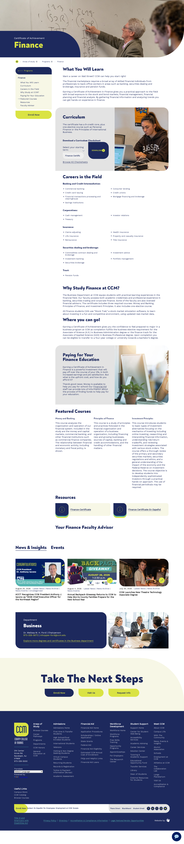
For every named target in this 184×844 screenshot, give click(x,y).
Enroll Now (59, 693)
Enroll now (33, 114)
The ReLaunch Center (116, 760)
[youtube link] (165, 808)
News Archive (52, 588)
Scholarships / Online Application (91, 736)
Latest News (38, 588)
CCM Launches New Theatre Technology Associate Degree (140, 593)
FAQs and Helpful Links (92, 758)
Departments (39, 744)
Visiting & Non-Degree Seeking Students (63, 752)
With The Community (159, 736)
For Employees (49, 808)
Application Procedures (92, 732)
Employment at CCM (161, 758)
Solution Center (138, 751)
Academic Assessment (63, 776)
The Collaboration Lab (160, 768)
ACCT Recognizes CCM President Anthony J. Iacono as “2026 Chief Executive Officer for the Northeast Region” (38, 597)
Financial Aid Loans (90, 762)
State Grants (87, 741)
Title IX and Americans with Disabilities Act (21, 820)
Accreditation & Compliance (161, 785)
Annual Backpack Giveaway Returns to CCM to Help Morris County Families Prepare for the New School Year (91, 597)
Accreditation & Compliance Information (89, 820)
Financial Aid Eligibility (91, 749)
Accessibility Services (136, 738)
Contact (30, 808)
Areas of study (29, 62)
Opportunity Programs (115, 747)
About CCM (159, 728)
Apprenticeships (117, 752)
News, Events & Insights (161, 742)
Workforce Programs (115, 735)
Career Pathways (37, 735)
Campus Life (160, 732)
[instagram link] (161, 808)
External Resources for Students (139, 779)
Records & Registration (63, 766)
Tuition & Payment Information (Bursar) (62, 771)
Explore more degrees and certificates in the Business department (58, 640)
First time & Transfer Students (63, 733)
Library (134, 770)
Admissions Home (61, 728)
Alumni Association (159, 748)
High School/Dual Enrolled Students (61, 738)
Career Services (138, 747)
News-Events (21, 591)
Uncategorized (36, 591)
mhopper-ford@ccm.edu (53, 635)
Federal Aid (86, 745)
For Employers (116, 756)
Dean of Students (139, 774)
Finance (60, 62)
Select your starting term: (73, 148)
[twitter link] (157, 808)
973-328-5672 (30, 635)
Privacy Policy (50, 820)
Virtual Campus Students (60, 758)
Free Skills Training (115, 741)
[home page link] (17, 61)
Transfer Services (139, 766)
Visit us (91, 693)
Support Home (137, 728)
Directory (63, 820)
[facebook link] (148, 808)
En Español (38, 808)
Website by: (160, 820)
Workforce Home (118, 730)
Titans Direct (115, 808)
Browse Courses (40, 730)
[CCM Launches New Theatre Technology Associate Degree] (144, 572)
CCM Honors (39, 747)
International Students (63, 743)
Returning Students (62, 763)
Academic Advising (139, 743)
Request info (124, 693)
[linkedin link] (152, 808)
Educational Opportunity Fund (139, 762)
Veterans (57, 747)
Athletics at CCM (162, 763)
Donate (75, 808)
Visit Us (157, 780)
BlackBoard (126, 808)
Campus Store (20, 792)
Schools (157, 753)
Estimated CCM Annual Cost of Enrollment (91, 753)
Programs (46, 62)
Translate (23, 777)
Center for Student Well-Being (139, 733)
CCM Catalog (20, 795)
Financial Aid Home (90, 728)
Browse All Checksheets (75, 162)
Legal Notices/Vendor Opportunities (127, 820)
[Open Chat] (176, 836)
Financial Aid (100, 386)
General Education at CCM (39, 753)
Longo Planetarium (159, 775)
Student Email (138, 808)
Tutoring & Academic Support (139, 756)
